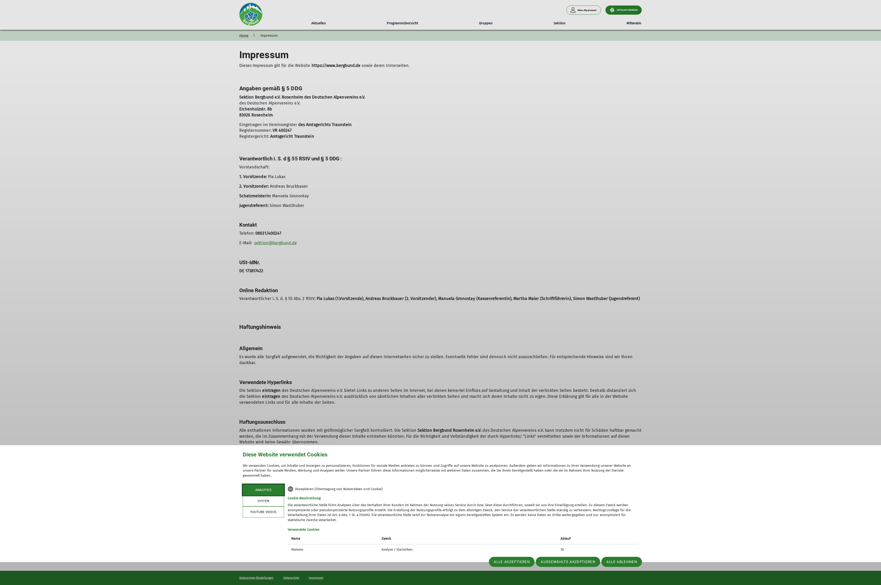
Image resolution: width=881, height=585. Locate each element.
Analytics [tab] (263, 490)
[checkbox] (463, 489)
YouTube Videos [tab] (263, 512)
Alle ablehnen (621, 562)
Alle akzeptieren (512, 562)
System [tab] (263, 501)
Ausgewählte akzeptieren (568, 562)
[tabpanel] (463, 519)
